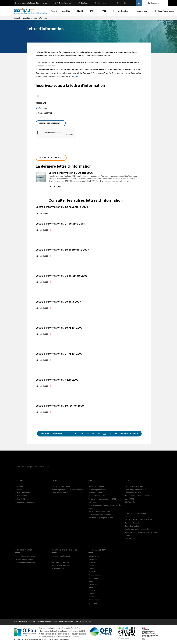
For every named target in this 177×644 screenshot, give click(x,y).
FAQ (15, 622)
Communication (94, 575)
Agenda (18, 490)
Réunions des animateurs (61, 562)
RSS (76, 622)
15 (93, 434)
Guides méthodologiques (25, 562)
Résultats (92, 572)
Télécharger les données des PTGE (139, 496)
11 (71, 434)
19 (116, 434)
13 (82, 434)
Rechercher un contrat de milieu (137, 529)
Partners (91, 590)
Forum (54, 559)
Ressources (93, 578)
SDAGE (80, 11)
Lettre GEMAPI (21, 496)
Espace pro (156, 3)
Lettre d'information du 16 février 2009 (60, 405)
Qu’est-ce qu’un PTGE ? (134, 486)
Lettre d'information (23, 493)
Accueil (54, 11)
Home (90, 581)
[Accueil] (30, 11)
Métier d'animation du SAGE (99, 511)
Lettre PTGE (20, 499)
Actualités (66, 11)
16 (99, 434)
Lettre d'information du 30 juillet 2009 (59, 327)
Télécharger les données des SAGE (102, 499)
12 (76, 434)
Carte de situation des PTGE (136, 490)
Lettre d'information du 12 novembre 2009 (62, 206)
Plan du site (85, 622)
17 (105, 434)
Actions (91, 569)
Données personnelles (47, 622)
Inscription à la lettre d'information (32, 3)
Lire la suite (55, 187)
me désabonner (44, 113)
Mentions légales (27, 622)
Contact (84, 3)
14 (88, 434)
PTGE (104, 11)
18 (111, 434)
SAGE (92, 11)
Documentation (142, 11)
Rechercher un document (25, 556)
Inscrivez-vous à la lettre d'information (70, 85)
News (90, 587)
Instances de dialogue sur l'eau (100, 518)
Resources (92, 603)
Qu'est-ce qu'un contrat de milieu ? (138, 520)
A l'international (58, 569)
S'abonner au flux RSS (50, 158)
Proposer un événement (24, 502)
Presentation (93, 584)
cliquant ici (76, 76)
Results (91, 597)
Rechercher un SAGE (96, 496)
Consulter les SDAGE (60, 493)
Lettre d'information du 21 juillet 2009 (59, 353)
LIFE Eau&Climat (97, 550)
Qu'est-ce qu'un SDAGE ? (61, 486)
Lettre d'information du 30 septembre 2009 (62, 249)
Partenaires (92, 566)
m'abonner (42, 108)
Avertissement (66, 622)
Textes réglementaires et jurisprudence (67, 490)
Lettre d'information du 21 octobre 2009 (60, 223)
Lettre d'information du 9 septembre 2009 (61, 275)
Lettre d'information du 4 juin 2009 (57, 379)
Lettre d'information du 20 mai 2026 (71, 172)
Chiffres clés (93, 502)
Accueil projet (94, 556)
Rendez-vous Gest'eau (60, 566)
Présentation (93, 559)
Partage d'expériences (164, 11)
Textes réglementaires (97, 490)
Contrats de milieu (120, 11)
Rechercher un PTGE (133, 493)
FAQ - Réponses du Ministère (99, 515)
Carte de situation (95, 493)
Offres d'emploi (64, 3)
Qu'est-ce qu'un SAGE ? (97, 486)
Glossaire (101, 3)
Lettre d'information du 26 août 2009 (58, 301)
